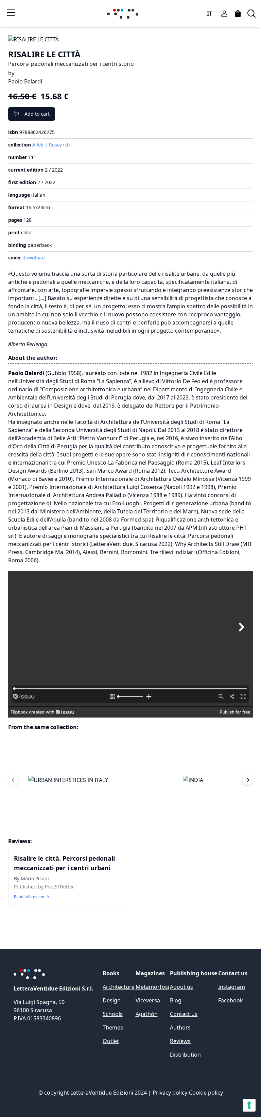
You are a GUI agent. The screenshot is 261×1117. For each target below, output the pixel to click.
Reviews (180, 1041)
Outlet (111, 1041)
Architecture (119, 987)
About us (181, 987)
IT (209, 13)
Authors (180, 1027)
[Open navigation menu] (10, 12)
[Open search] (251, 13)
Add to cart (37, 114)
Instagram (231, 987)
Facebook (230, 1000)
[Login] (224, 13)
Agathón (147, 1014)
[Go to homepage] (124, 14)
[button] (68, 780)
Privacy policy (170, 1092)
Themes (113, 1027)
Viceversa (148, 1000)
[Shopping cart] (238, 13)
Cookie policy (206, 1092)
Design (112, 1000)
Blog (175, 1000)
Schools (113, 1014)
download (33, 257)
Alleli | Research (51, 144)
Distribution (185, 1054)
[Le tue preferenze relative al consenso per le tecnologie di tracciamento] (249, 1105)
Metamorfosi (152, 987)
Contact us (183, 1014)
